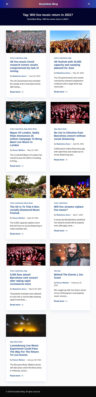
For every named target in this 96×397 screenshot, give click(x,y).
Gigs (25, 58)
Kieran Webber (18, 150)
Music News (32, 129)
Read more (15, 92)
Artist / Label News (16, 58)
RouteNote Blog (48, 4)
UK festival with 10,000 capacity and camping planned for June (67, 64)
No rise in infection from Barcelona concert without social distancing (70, 135)
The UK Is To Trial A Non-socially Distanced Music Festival (25, 209)
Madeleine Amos (19, 76)
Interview (57, 271)
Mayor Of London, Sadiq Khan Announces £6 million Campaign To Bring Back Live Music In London (26, 139)
